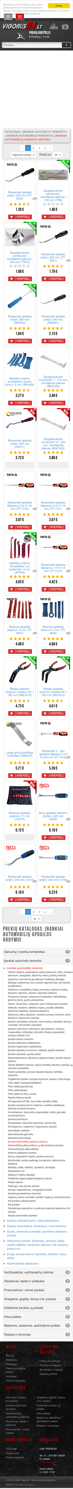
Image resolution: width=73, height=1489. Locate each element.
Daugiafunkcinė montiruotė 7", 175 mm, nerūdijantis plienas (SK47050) (53, 381)
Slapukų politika (48, 1374)
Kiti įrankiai (14, 1204)
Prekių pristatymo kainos (16, 1370)
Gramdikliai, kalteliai (18, 1130)
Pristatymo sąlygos (50, 1365)
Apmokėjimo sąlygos (51, 1369)
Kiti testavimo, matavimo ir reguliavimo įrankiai (32, 1126)
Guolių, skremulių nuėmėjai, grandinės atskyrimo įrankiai (37, 1233)
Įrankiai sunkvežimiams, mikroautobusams (33, 1220)
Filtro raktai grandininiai (20, 1086)
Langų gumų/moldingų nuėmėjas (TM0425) (19, 754)
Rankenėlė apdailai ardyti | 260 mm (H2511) (20, 443)
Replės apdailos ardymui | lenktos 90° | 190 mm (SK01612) (53, 691)
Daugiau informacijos (31, 13)
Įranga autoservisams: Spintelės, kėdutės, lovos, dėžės (37, 1256)
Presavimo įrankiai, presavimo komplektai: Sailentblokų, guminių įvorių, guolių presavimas (37, 998)
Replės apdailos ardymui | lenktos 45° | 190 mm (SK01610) (19, 691)
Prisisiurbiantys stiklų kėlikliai (23, 1149)
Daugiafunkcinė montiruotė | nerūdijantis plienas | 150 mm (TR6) (53, 195)
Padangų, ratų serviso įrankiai (24, 1186)
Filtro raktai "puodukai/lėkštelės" (25, 1082)
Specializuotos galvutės (20, 1134)
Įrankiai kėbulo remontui (20, 1039)
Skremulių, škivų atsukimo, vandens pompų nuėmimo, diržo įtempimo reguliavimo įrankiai (39, 1016)
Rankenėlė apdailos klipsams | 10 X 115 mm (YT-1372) (53, 567)
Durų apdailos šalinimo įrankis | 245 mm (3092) (53, 816)
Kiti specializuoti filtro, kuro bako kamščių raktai (33, 1101)
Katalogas (12, 131)
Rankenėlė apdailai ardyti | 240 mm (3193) (53, 878)
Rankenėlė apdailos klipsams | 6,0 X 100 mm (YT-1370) (19, 505)
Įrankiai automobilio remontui (30, 135)
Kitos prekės (12, 1316)
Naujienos (11, 1360)
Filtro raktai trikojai (17, 1090)
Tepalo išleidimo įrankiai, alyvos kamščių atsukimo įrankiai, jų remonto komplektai (40, 1066)
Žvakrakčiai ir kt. (16, 1171)
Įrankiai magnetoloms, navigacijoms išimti (30, 1189)
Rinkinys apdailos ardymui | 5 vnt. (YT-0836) (53, 629)
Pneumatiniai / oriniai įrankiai (24, 1290)
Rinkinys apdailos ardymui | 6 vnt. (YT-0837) (19, 629)
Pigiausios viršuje (22, 154)
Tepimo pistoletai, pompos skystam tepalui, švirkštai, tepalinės (35, 1073)
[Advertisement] (36, 89)
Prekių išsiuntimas (50, 1361)
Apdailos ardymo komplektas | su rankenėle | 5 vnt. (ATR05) (19, 567)
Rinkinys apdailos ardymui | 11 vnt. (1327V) (19, 816)
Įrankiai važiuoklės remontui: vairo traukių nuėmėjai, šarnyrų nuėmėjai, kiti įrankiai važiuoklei (39, 1023)
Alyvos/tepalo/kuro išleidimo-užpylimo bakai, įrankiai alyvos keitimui (39, 1059)
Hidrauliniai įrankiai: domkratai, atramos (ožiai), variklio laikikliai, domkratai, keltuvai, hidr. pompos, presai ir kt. (38, 1244)
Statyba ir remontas (17, 1334)
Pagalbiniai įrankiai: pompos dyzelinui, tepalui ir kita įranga (39, 1079)
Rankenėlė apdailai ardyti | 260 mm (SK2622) (20, 319)
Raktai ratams (15, 1182)
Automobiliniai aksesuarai (22, 1263)
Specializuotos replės (19, 1137)
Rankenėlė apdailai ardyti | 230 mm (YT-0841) (53, 257)
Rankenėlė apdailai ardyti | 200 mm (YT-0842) (19, 195)
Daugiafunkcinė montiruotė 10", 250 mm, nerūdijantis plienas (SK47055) (53, 443)
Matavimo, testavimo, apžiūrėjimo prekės (32, 1325)
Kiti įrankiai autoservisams (22, 1200)
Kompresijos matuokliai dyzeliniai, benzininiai (32, 1122)
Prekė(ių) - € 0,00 (39, 36)
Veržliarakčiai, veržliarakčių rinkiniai (29, 1272)
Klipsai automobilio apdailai (22, 1215)
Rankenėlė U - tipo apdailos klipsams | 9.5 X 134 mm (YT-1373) (53, 754)
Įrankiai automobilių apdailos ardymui (36, 137)
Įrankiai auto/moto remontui (45, 131)
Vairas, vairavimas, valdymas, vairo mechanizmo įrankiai (38, 1003)
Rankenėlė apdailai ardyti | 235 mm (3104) (20, 878)
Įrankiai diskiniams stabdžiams (24, 1042)
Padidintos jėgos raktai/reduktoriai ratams (30, 1178)
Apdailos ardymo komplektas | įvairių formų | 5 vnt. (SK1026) (19, 381)
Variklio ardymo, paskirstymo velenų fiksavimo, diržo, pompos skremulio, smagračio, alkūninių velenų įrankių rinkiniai (40, 973)
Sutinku (58, 5)
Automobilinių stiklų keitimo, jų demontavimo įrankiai (35, 1145)
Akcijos (10, 1355)
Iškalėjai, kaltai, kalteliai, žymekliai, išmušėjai (31, 1167)
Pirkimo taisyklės (15, 1380)
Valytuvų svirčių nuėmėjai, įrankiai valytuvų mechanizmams (39, 1197)
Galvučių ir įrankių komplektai (24, 951)
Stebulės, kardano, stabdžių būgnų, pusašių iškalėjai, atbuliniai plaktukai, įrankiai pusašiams (36, 1009)
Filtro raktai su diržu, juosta (22, 1093)
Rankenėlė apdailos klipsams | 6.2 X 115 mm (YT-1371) (53, 505)
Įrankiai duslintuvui (18, 1119)
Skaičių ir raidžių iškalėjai (21, 1174)
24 (57, 154)
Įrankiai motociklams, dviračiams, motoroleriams (36, 1226)
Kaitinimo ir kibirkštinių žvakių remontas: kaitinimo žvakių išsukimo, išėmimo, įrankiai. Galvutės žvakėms (38, 991)
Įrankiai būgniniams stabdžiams (24, 1046)
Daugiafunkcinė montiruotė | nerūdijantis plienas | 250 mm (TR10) (19, 257)
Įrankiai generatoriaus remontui (24, 1193)
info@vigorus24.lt (49, 1462)
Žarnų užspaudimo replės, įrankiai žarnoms (31, 1156)
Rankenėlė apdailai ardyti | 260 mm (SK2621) (53, 319)
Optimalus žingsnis (25, 1484)
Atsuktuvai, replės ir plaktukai (24, 1281)
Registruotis (12, 1453)
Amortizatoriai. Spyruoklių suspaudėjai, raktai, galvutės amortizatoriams (37, 1113)
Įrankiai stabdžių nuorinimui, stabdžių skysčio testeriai (36, 1050)
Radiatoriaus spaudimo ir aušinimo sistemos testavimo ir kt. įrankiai (39, 1209)
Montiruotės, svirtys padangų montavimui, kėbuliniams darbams (36, 1162)
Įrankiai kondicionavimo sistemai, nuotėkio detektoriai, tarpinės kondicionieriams (36, 1106)
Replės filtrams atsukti (19, 1097)
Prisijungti (11, 1448)
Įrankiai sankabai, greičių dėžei (24, 1054)
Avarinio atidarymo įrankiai (22, 1152)
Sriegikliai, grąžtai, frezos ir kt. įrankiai (30, 1299)
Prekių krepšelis (15, 1457)
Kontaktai (11, 1376)
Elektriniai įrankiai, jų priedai (23, 1307)
